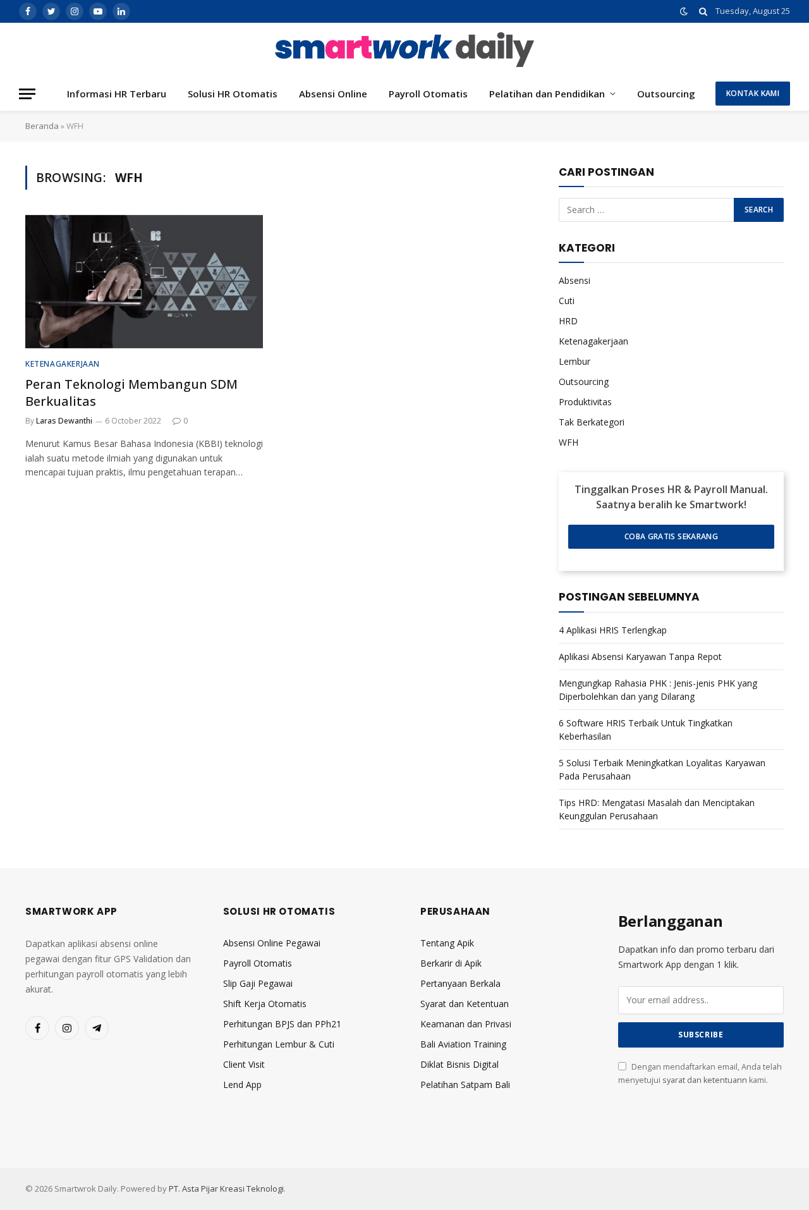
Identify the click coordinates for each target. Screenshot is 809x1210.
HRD (568, 321)
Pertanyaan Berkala (460, 983)
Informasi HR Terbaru (116, 93)
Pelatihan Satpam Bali (465, 1085)
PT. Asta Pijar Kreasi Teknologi (226, 1188)
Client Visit (244, 1064)
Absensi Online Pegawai (271, 943)
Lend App (242, 1085)
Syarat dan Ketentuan (464, 1004)
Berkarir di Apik (451, 963)
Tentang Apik (447, 943)
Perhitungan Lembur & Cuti (278, 1044)
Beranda (42, 125)
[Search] (703, 11)
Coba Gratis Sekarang (671, 536)
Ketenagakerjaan (62, 363)
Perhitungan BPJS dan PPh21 (282, 1024)
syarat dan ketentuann (704, 1080)
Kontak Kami (752, 93)
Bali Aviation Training (463, 1044)
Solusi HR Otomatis (232, 93)
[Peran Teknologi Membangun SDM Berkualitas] (144, 282)
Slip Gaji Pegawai (258, 983)
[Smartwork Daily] (405, 49)
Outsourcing (666, 93)
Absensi (574, 280)
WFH (568, 442)
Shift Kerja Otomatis (265, 1004)
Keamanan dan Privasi (465, 1024)
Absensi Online (333, 93)
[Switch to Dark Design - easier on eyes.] (684, 11)
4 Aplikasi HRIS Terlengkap (613, 630)
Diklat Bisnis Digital (459, 1064)
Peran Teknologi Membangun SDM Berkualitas (131, 393)
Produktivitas (585, 402)
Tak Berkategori (591, 422)
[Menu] (27, 94)
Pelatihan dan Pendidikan (547, 93)
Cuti (567, 301)
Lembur (574, 361)
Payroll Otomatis (428, 93)
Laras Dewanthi (64, 420)
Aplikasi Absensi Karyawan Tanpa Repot (640, 657)
